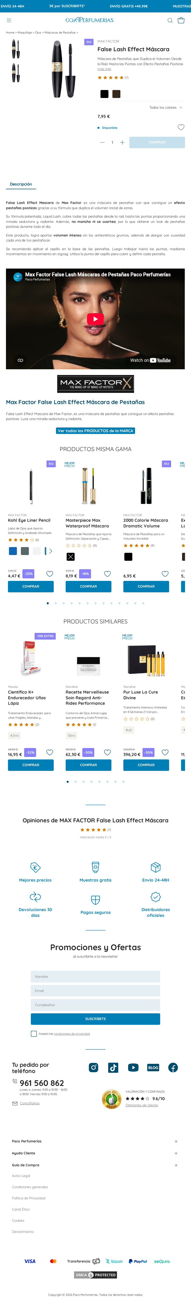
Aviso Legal (21, 1175)
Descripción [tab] (21, 184)
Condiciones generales (30, 1187)
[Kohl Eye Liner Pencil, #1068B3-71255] (13, 551)
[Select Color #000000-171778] (104, 94)
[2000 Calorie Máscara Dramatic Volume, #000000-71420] (128, 557)
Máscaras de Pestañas (60, 32)
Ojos (38, 32)
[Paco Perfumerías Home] (89, 20)
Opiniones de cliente (142, 1105)
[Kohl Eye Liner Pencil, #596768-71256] (25, 551)
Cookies (18, 1220)
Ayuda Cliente (23, 1153)
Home (10, 32)
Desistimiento (23, 1231)
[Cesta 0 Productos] (181, 20)
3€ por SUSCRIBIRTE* (57, 6)
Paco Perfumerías (27, 1141)
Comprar (30, 586)
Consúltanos (30, 1103)
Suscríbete (95, 1019)
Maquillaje (25, 32)
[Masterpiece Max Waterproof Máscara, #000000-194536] (71, 557)
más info (104, 69)
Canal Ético (21, 1209)
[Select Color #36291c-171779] (116, 94)
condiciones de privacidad (72, 1033)
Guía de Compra (25, 1165)
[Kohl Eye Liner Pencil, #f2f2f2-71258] (37, 551)
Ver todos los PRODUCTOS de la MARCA (95, 430)
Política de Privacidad (28, 1198)
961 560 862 (42, 1083)
